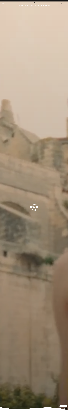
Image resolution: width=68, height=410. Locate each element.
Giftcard (49, 5)
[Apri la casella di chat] (66, 409)
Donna (22, 5)
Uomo (19, 5)
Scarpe (28, 5)
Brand (35, 5)
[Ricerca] (64, 3)
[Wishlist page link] (61, 3)
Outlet (39, 5)
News (46, 5)
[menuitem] (19, 5)
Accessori (32, 5)
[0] (65, 3)
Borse (25, 5)
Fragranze (42, 5)
